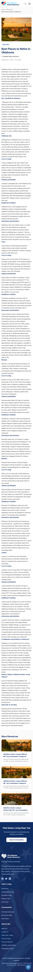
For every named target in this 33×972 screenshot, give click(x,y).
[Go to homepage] (10, 3)
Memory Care (5, 898)
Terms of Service (6, 942)
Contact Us (4, 932)
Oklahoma (4, 69)
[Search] (25, 3)
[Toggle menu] (29, 4)
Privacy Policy (6, 938)
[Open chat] (28, 967)
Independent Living (7, 892)
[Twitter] (6, 879)
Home (3, 9)
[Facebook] (2, 879)
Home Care (5, 902)
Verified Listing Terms (8, 945)
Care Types (5, 918)
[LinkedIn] (10, 879)
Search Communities (16, 840)
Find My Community (7, 912)
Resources (9, 9)
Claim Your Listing (7, 935)
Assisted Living (6, 895)
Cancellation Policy (7, 948)
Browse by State (6, 915)
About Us (4, 928)
